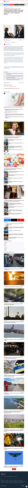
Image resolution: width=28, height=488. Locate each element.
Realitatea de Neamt (16, 480)
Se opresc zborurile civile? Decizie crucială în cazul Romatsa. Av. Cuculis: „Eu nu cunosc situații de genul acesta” (15, 211)
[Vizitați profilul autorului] (4, 40)
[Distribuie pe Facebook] (20, 40)
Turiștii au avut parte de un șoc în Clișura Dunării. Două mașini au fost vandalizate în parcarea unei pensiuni (13, 358)
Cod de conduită (15, 476)
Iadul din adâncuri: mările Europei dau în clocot (15, 230)
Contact (1, 476)
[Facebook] (6, 4)
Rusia (15, 86)
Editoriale (6, 115)
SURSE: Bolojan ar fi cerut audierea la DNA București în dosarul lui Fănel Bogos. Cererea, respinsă (16, 213)
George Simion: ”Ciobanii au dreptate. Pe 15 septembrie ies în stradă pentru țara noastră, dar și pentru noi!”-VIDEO (14, 109)
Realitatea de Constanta (24, 481)
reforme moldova (11, 86)
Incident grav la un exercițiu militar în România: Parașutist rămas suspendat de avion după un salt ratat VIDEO (13, 467)
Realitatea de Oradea (8, 481)
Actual (8, 6)
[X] (16, 4)
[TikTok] (21, 4)
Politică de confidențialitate (10, 476)
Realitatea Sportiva (2, 480)
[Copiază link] (19, 40)
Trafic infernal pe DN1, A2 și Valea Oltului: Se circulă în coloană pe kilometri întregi (14, 74)
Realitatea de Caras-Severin (13, 481)
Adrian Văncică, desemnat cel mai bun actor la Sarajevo (16, 149)
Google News (17, 88)
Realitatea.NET (8, 40)
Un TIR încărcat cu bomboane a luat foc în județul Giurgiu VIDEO (14, 75)
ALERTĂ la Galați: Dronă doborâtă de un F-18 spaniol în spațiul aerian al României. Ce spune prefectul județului (14, 79)
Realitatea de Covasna (3, 481)
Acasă (5, 6)
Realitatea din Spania (21, 482)
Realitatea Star (6, 480)
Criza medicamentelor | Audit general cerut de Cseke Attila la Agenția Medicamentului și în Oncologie (13, 169)
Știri (6, 6)
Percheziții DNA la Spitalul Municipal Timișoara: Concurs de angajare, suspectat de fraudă (16, 172)
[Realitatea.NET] (7, 1)
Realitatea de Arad (2, 482)
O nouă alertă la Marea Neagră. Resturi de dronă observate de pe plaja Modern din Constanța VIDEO (14, 77)
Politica (6, 110)
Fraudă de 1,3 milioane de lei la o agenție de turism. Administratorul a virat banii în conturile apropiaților (14, 376)
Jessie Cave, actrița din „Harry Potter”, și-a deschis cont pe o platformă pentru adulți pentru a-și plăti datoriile (13, 137)
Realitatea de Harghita (19, 481)
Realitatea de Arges (7, 482)
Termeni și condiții (5, 476)
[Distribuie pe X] (23, 40)
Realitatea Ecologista (11, 480)
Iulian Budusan (22, 285)
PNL (7, 86)
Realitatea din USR (20, 480)
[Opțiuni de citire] (26, 486)
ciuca (5, 86)
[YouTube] (11, 4)
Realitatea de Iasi (11, 482)
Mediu (6, 112)
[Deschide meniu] (23, 1)
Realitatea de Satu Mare (16, 482)
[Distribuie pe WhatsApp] (22, 40)
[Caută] (21, 1)
